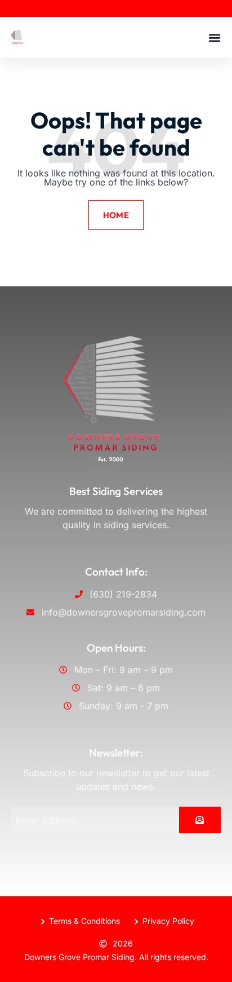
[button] (214, 37)
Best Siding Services (116, 491)
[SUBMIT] (200, 820)
